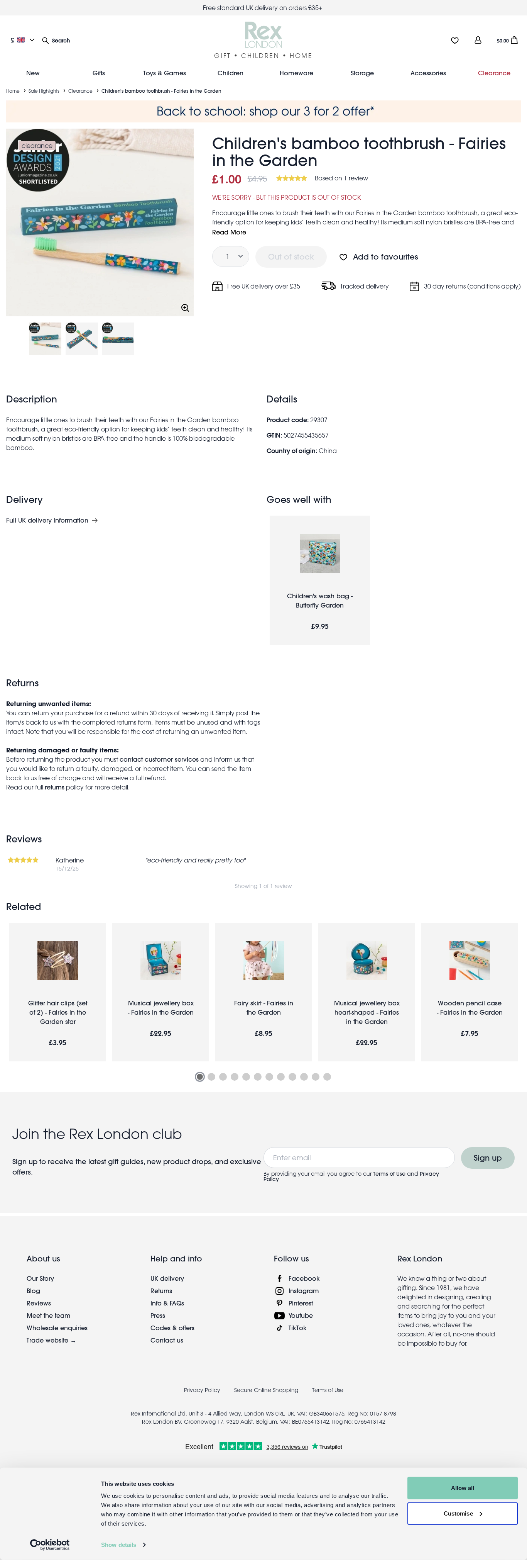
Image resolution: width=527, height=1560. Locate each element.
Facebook (304, 1278)
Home (13, 91)
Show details (118, 1544)
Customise (458, 1513)
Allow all (463, 1488)
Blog (33, 1291)
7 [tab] (269, 1077)
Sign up (488, 1158)
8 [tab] (281, 1077)
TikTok (298, 1328)
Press (157, 1315)
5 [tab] (246, 1077)
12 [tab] (327, 1077)
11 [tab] (315, 1077)
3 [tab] (223, 1077)
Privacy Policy (202, 1390)
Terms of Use (389, 1173)
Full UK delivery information (47, 520)
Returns (161, 1291)
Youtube (301, 1315)
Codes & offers (172, 1328)
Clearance (80, 91)
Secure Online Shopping (267, 1390)
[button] (56, 40)
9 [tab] (292, 1077)
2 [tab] (211, 1077)
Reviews (39, 1303)
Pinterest (301, 1303)
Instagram (304, 1291)
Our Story (40, 1278)
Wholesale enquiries (57, 1328)
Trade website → (51, 1340)
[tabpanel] (57, 992)
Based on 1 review (341, 178)
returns (54, 787)
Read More (229, 232)
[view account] (478, 40)
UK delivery (167, 1278)
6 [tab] (258, 1077)
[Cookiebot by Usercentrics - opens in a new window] (50, 1545)
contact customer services (159, 759)
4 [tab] (234, 1077)
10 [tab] (304, 1077)
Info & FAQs (167, 1303)
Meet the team (49, 1315)
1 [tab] (200, 1077)
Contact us (166, 1340)
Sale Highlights (44, 91)
